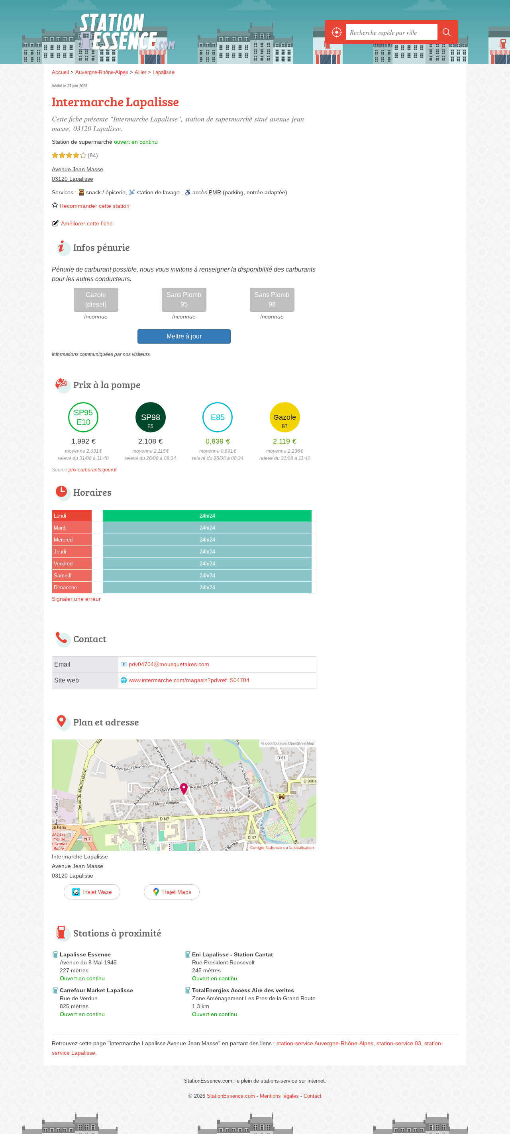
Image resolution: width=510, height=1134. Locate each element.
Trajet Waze (97, 892)
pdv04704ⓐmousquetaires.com (169, 664)
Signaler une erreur (76, 599)
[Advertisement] (391, 800)
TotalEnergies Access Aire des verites (243, 990)
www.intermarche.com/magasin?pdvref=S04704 (189, 680)
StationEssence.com (139, 32)
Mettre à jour (184, 336)
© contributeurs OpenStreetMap (287, 743)
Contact (313, 1096)
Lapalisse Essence (85, 954)
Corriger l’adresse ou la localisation (282, 847)
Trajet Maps (176, 892)
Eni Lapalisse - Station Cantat (232, 954)
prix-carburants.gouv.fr (93, 470)
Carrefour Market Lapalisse (96, 990)
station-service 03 (399, 1043)
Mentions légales (279, 1096)
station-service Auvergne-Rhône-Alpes (325, 1043)
